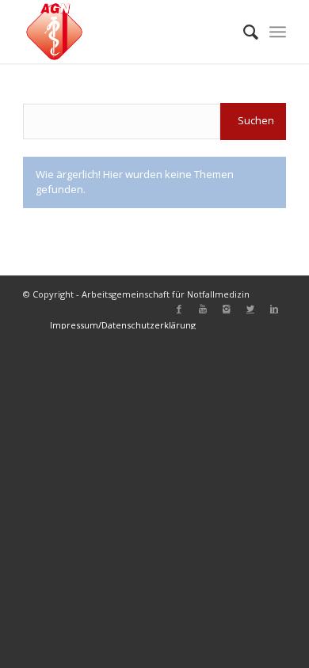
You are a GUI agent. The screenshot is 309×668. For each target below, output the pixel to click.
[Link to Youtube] (203, 309)
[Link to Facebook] (179, 309)
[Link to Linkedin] (274, 309)
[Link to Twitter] (250, 309)
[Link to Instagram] (226, 309)
